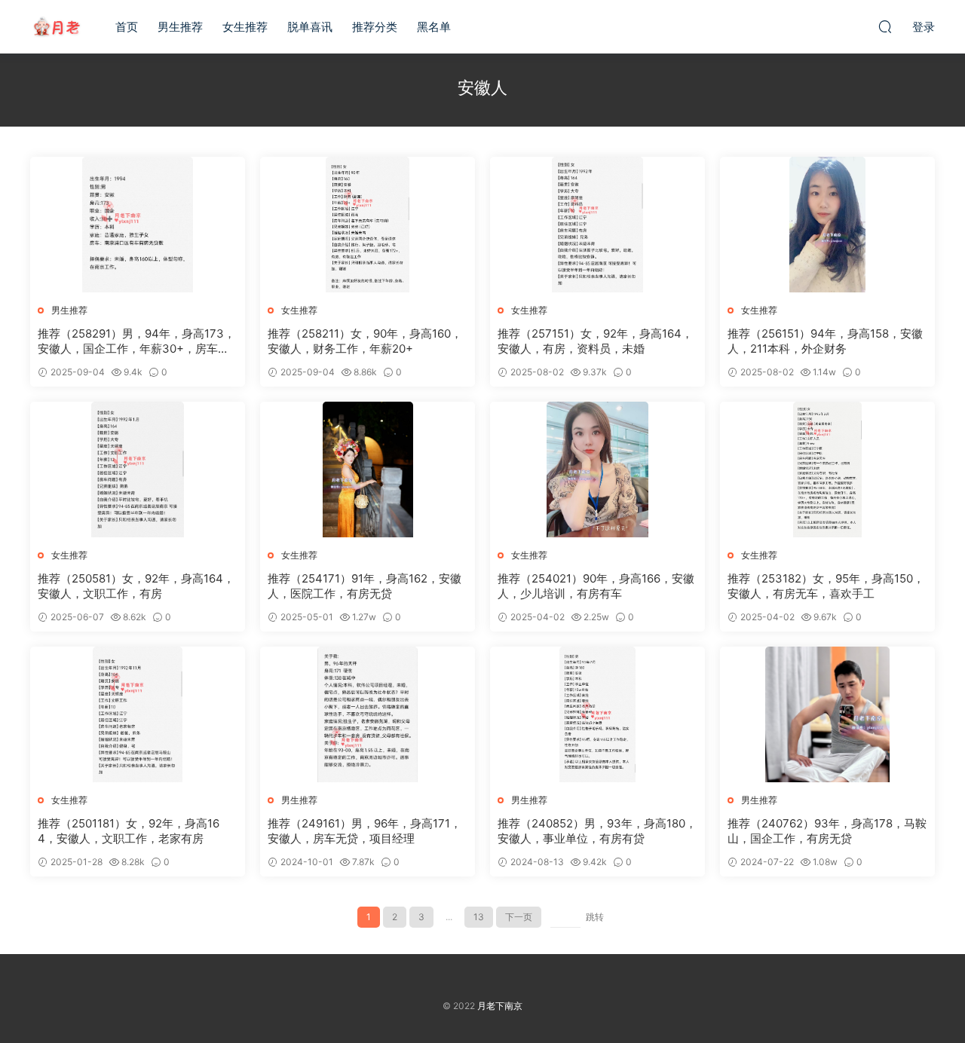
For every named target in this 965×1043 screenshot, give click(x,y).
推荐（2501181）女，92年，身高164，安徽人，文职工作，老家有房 (128, 831)
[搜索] (885, 26)
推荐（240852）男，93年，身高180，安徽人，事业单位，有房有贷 (597, 831)
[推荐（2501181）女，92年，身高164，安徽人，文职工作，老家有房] (137, 714)
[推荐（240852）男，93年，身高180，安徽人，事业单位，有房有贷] (597, 714)
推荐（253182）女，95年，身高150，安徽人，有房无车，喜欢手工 (826, 586)
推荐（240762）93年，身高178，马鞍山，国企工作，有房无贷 (827, 831)
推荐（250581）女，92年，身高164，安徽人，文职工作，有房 (136, 586)
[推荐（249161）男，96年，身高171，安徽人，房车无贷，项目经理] (367, 714)
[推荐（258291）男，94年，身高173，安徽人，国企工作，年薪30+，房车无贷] (137, 224)
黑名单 (434, 27)
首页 (126, 27)
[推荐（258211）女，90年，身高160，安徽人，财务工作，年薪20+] (367, 224)
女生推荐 (245, 27)
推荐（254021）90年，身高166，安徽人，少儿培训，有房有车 (596, 586)
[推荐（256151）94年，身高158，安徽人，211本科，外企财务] (827, 224)
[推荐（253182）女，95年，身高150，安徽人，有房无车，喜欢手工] (827, 469)
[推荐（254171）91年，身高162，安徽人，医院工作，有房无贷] (367, 469)
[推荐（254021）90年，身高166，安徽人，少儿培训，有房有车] (597, 469)
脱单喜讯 (309, 27)
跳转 (595, 916)
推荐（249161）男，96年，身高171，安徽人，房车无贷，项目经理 (364, 831)
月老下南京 (56, 26)
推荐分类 (374, 27)
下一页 (518, 916)
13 (478, 916)
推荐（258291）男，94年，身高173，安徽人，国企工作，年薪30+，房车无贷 (136, 341)
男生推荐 (180, 27)
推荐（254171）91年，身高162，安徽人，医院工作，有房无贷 (364, 586)
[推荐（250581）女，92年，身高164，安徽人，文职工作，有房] (137, 469)
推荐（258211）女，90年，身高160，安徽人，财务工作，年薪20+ (365, 341)
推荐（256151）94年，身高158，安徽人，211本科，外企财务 (825, 341)
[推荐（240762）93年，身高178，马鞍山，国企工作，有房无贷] (827, 714)
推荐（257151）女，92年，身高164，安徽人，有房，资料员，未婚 (595, 341)
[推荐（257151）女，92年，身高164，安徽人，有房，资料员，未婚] (597, 224)
